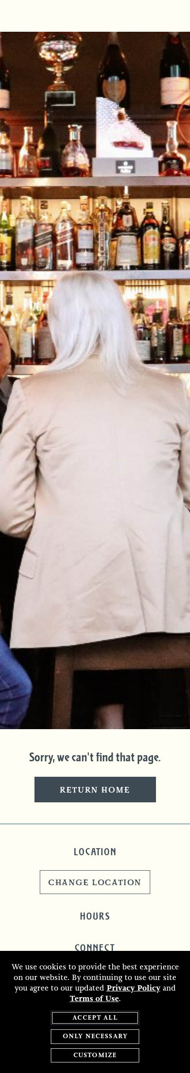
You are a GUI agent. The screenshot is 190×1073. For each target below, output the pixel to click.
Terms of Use (94, 998)
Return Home (95, 790)
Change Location (95, 883)
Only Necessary (95, 1036)
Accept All (95, 1017)
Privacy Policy (133, 988)
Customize (95, 1055)
